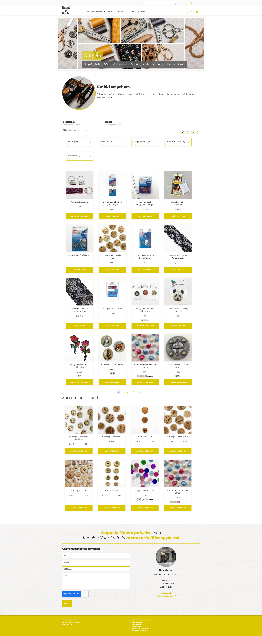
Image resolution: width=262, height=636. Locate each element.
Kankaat (131, 11)
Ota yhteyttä (67, 624)
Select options (178, 269)
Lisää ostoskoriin (112, 216)
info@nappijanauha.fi (166, 596)
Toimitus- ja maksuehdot (71, 622)
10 (140, 392)
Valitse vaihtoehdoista (79, 216)
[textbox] (83, 124)
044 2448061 (166, 593)
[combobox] (83, 124)
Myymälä (141, 11)
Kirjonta (120, 11)
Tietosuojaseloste (69, 620)
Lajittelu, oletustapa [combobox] (187, 132)
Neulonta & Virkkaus (94, 11)
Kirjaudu (196, 3)
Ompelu (109, 11)
